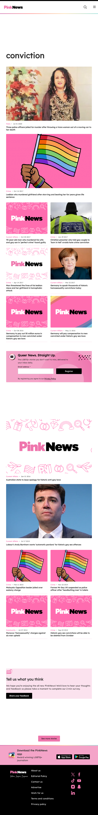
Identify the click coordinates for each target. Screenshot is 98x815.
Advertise (36, 787)
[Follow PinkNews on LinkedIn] (73, 793)
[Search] (85, 7)
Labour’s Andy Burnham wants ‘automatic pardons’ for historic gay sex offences (43, 544)
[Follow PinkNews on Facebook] (79, 775)
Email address (27, 367)
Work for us (37, 793)
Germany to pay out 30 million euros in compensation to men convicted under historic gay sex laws (24, 336)
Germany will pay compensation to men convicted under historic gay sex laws (69, 334)
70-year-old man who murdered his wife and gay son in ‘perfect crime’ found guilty (26, 241)
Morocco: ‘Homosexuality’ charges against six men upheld (26, 634)
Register (69, 371)
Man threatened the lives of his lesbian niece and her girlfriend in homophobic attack (24, 288)
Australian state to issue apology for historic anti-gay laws (33, 480)
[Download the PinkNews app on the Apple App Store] (64, 756)
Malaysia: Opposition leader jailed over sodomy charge (24, 588)
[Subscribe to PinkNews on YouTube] (79, 781)
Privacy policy (38, 804)
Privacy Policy (50, 379)
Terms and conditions (42, 798)
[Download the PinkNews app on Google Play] (82, 756)
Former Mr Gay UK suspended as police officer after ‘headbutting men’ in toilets (69, 588)
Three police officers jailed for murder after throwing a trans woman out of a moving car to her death (48, 128)
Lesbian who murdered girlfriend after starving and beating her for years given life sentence (45, 195)
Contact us (36, 781)
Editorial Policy (39, 776)
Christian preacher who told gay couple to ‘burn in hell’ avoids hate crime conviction (70, 241)
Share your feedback (19, 696)
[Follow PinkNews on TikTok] (73, 781)
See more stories (49, 738)
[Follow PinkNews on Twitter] (73, 775)
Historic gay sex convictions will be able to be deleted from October (70, 634)
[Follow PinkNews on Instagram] (73, 787)
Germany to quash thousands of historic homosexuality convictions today (69, 286)
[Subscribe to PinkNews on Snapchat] (79, 787)
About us (35, 770)
